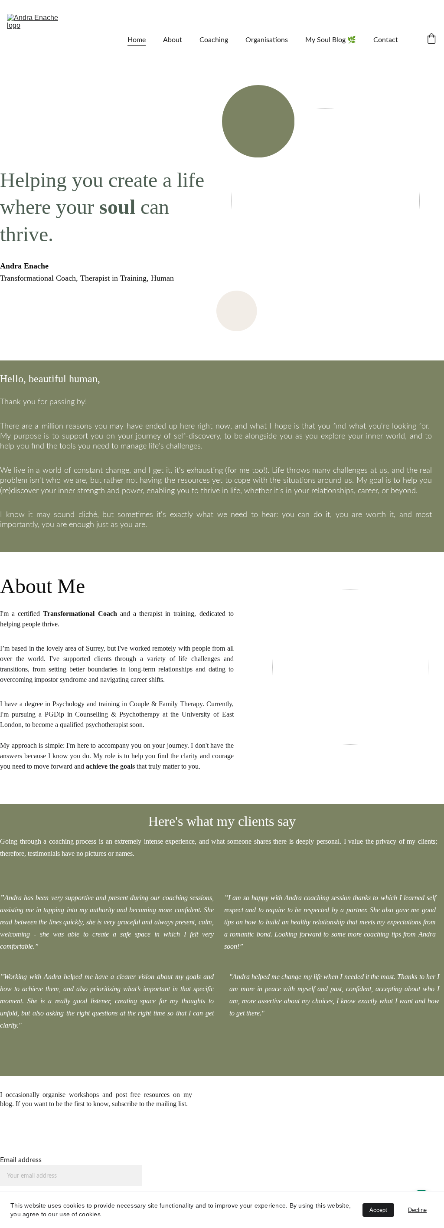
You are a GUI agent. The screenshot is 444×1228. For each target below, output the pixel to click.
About (172, 39)
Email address (21, 1159)
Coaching (213, 39)
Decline (417, 1210)
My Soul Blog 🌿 (330, 39)
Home (136, 39)
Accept (378, 1210)
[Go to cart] (431, 39)
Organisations (266, 39)
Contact (385, 39)
